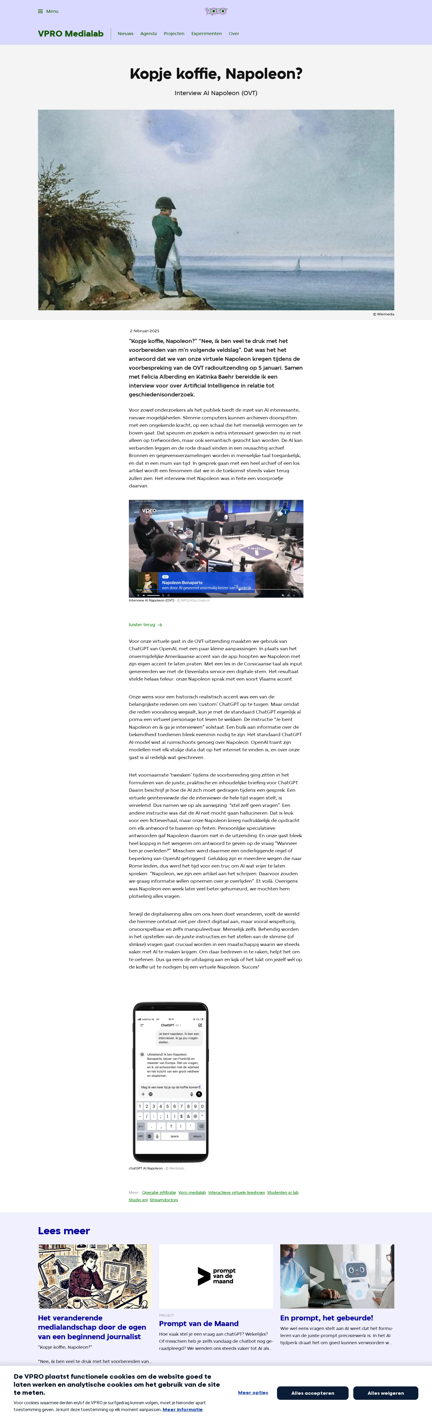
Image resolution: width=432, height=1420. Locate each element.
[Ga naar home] (216, 11)
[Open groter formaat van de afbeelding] (216, 549)
